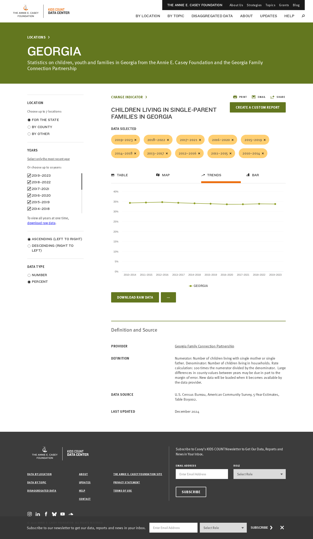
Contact (85, 498)
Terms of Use (122, 490)
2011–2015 (219, 153)
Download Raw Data (135, 297)
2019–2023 (124, 139)
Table (122, 175)
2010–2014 (251, 153)
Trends (214, 175)
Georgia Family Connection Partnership (204, 346)
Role (236, 465)
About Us (236, 5)
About (246, 16)
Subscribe (191, 491)
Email (262, 97)
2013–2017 (155, 153)
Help (289, 16)
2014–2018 (123, 153)
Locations (36, 37)
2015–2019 (253, 139)
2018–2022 (156, 139)
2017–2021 (188, 139)
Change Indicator (127, 97)
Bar (255, 175)
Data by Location (39, 474)
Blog (296, 5)
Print (243, 97)
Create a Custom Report (258, 107)
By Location (148, 16)
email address (186, 465)
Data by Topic (36, 482)
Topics (270, 5)
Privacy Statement (126, 482)
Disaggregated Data (212, 16)
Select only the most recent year (48, 158)
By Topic (175, 16)
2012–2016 (187, 153)
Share (281, 97)
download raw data (41, 222)
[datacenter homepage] (59, 11)
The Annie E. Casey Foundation (194, 5)
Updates (268, 16)
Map (166, 175)
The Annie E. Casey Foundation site (137, 474)
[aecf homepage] (25, 11)
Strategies (254, 5)
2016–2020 (221, 139)
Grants (284, 5)
